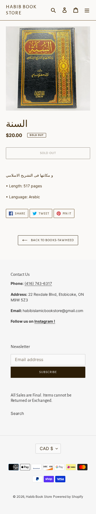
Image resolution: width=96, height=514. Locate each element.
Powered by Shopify (68, 497)
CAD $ (46, 448)
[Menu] (87, 10)
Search (17, 413)
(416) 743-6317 (38, 283)
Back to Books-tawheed (52, 240)
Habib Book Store (21, 9)
